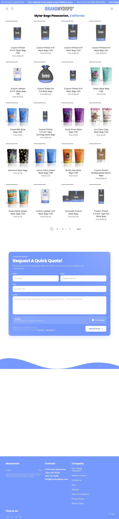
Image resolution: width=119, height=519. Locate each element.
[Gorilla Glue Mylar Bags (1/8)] (73, 156)
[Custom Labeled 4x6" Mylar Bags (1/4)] (46, 196)
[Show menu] (7, 8)
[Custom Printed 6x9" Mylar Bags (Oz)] (101, 33)
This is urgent (99, 320)
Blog (74, 485)
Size (15, 284)
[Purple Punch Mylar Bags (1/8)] (73, 115)
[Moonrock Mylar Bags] (18, 156)
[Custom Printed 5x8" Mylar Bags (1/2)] (73, 33)
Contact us (76, 480)
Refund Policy (78, 503)
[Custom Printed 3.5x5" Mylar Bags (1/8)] (18, 33)
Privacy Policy (40, 329)
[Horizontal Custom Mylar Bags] (73, 196)
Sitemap (75, 489)
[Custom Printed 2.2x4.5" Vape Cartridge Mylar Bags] (46, 115)
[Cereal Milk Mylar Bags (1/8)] (18, 115)
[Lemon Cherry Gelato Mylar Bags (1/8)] (46, 156)
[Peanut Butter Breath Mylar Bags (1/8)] (18, 196)
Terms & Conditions (80, 494)
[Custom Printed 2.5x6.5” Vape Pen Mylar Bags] (101, 196)
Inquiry (16, 294)
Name (15, 273)
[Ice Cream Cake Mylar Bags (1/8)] (101, 115)
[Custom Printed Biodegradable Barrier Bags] (101, 156)
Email (62, 273)
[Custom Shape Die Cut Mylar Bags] (46, 74)
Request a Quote (79, 475)
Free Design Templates (77, 469)
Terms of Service (49, 329)
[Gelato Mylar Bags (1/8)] (101, 74)
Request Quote (94, 329)
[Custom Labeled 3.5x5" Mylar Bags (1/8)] (18, 74)
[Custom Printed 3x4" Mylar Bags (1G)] (73, 74)
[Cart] (111, 8)
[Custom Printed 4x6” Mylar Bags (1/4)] (46, 33)
